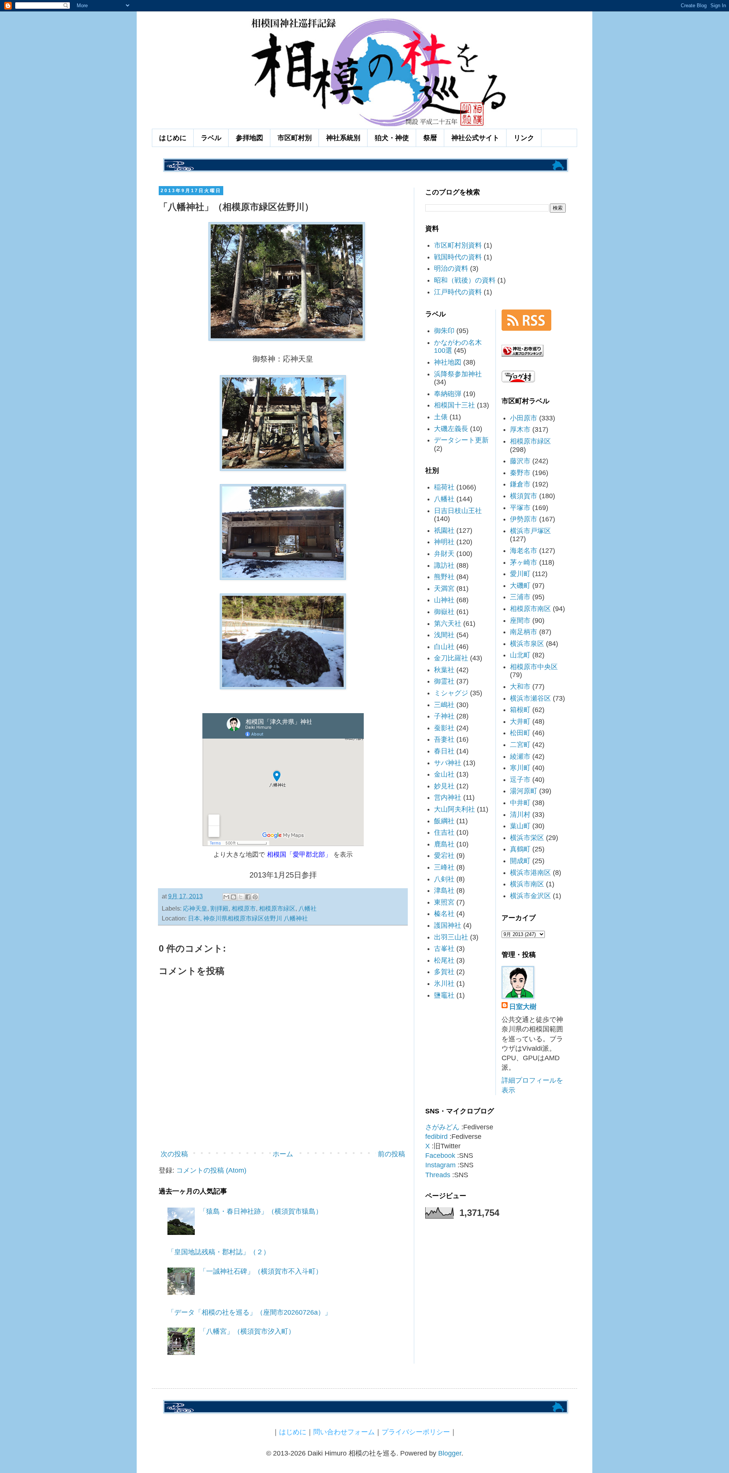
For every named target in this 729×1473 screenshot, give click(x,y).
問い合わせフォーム (344, 1432)
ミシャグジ (451, 693)
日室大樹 (522, 1006)
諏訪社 (444, 565)
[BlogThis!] (233, 897)
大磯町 (520, 585)
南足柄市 (523, 632)
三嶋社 (444, 705)
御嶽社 (444, 612)
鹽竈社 (444, 995)
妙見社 (444, 786)
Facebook (440, 1155)
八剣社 (444, 879)
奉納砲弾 (447, 394)
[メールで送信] (226, 897)
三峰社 (444, 867)
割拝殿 (219, 908)
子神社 (444, 716)
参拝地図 (249, 138)
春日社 (444, 751)
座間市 (520, 620)
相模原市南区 (530, 609)
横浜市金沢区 (530, 896)
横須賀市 (523, 496)
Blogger (449, 1453)
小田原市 (523, 418)
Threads (437, 1175)
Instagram (440, 1165)
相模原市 (244, 908)
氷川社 (444, 983)
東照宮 (444, 902)
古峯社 (444, 948)
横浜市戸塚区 (530, 531)
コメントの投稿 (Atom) (211, 1170)
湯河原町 (523, 791)
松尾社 (444, 960)
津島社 (444, 890)
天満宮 (444, 588)
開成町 (520, 861)
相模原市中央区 (534, 667)
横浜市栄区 (527, 837)
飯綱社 (444, 821)
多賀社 (444, 972)
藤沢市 (520, 461)
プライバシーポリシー (416, 1432)
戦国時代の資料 (458, 257)
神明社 (444, 542)
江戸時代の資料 (458, 292)
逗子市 (520, 779)
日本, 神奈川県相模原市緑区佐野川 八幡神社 (248, 918)
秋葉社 (444, 670)
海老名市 (523, 550)
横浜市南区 (527, 884)
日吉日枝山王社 (458, 511)
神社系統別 (343, 138)
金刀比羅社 (451, 658)
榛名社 (444, 913)
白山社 (444, 646)
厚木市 (520, 429)
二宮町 (520, 744)
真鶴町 (520, 849)
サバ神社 (447, 763)
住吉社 (444, 832)
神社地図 (447, 362)
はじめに (172, 138)
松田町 (520, 733)
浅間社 (444, 635)
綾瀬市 (520, 756)
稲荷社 (444, 487)
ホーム (283, 1154)
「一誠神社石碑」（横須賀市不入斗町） (260, 1271)
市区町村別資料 (458, 245)
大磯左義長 (451, 429)
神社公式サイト (475, 138)
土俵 (441, 417)
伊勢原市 (523, 519)
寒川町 (520, 768)
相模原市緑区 (277, 908)
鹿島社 (444, 844)
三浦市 (520, 597)
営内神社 (447, 797)
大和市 (520, 686)
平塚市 (520, 508)
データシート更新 (461, 440)
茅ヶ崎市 (523, 562)
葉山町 (520, 826)
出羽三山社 (451, 937)
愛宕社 (444, 855)
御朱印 (444, 331)
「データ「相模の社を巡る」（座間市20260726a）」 (249, 1312)
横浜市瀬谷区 (530, 698)
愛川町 (520, 574)
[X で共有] (241, 897)
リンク (524, 138)
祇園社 (444, 530)
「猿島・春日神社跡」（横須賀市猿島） (260, 1211)
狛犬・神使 (392, 138)
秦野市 (520, 473)
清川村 (520, 814)
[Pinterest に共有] (255, 897)
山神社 (444, 600)
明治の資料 (451, 268)
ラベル (211, 138)
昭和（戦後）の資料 (464, 280)
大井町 (520, 721)
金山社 (444, 774)
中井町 (520, 803)
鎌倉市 (520, 484)
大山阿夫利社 (454, 809)
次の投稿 (174, 1154)
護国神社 (447, 925)
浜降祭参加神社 (458, 374)
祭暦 (430, 138)
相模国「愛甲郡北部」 (299, 854)
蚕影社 (444, 728)
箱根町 (520, 710)
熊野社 (444, 577)
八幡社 (307, 908)
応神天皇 (195, 908)
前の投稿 (391, 1154)
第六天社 (447, 623)
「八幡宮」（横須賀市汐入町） (247, 1331)
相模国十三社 (454, 405)
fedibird (436, 1136)
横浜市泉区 (527, 643)
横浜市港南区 (530, 872)
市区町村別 (295, 138)
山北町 (520, 655)
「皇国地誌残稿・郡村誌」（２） (218, 1252)
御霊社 (444, 681)
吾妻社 (444, 739)
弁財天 (444, 553)
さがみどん (442, 1127)
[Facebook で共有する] (248, 897)
